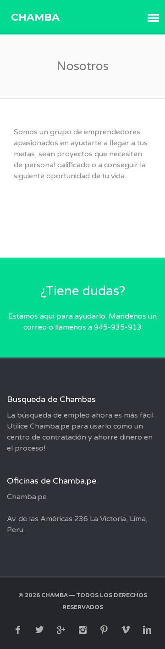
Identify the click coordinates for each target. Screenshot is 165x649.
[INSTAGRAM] (82, 629)
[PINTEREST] (104, 629)
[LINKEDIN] (147, 629)
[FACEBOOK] (17, 629)
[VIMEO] (125, 629)
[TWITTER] (39, 629)
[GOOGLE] (61, 629)
